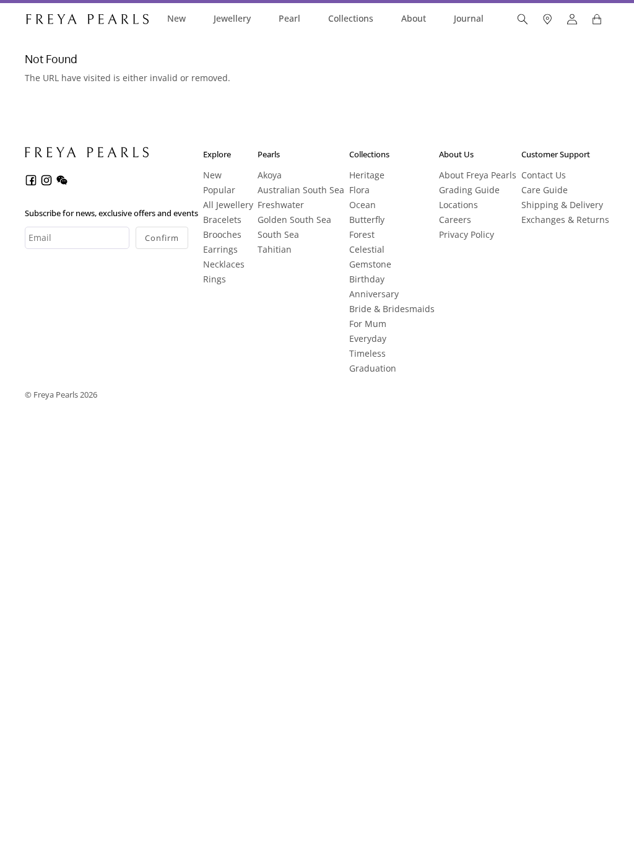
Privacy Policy (466, 234)
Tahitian (275, 249)
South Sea (278, 234)
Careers (455, 219)
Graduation (372, 368)
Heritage (366, 175)
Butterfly (366, 219)
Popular (219, 190)
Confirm (162, 237)
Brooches (222, 234)
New (176, 18)
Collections (350, 18)
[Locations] (547, 19)
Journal (469, 18)
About (413, 18)
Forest (362, 234)
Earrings (220, 249)
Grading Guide (469, 190)
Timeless (367, 353)
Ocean (362, 205)
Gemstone (370, 264)
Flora (359, 190)
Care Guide (544, 190)
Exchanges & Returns (565, 219)
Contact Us (543, 175)
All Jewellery (228, 205)
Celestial (366, 249)
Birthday (366, 279)
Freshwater (281, 205)
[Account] (572, 19)
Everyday (367, 338)
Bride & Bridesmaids (392, 309)
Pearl (289, 18)
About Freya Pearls (477, 175)
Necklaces (224, 264)
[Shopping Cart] (596, 19)
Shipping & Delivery (562, 205)
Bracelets (222, 219)
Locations (458, 205)
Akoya (270, 175)
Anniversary (374, 294)
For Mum (367, 323)
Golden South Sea (294, 219)
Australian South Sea (301, 190)
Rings (214, 279)
